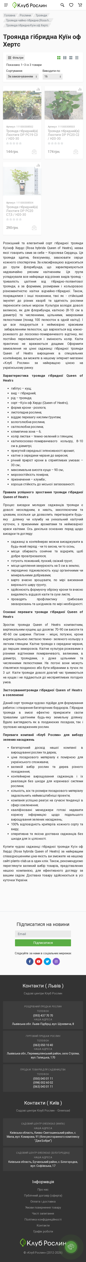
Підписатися (43, 943)
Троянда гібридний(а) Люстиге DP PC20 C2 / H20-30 (63, 134)
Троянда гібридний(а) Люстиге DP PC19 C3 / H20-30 (22, 134)
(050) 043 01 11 (43, 1078)
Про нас (43, 1189)
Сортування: (14, 71)
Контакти (43, 1225)
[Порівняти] (38, 89)
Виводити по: (52, 71)
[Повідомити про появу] (34, 152)
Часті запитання (43, 1213)
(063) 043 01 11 (43, 1086)
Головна (9, 15)
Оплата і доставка (43, 1201)
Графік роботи (43, 1231)
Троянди (41, 15)
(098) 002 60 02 (43, 1082)
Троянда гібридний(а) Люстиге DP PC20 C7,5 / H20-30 (22, 211)
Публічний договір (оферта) (43, 1195)
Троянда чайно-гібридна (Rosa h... (28, 20)
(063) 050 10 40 (43, 1045)
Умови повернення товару (43, 1207)
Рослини (25, 15)
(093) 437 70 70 (43, 1015)
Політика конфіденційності (43, 1219)
